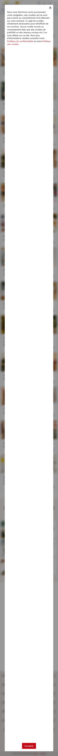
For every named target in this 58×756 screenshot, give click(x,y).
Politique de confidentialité (20, 41)
